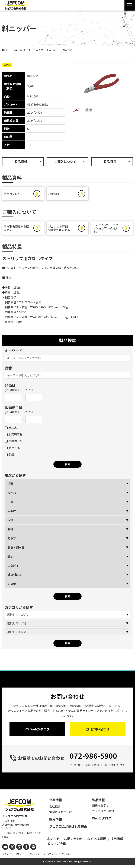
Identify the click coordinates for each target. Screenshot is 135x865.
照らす (12, 538)
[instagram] (19, 847)
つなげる (13, 565)
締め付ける (15, 575)
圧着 (10, 502)
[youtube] (5, 847)
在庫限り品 (15, 441)
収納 (10, 529)
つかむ (12, 493)
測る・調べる (16, 547)
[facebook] (26, 847)
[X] (12, 847)
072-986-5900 (93, 755)
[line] (33, 847)
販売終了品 (15, 434)
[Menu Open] (129, 5)
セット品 (14, 447)
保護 (10, 520)
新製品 (12, 427)
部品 (11, 454)
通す (10, 556)
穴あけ (12, 511)
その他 (12, 584)
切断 (10, 483)
